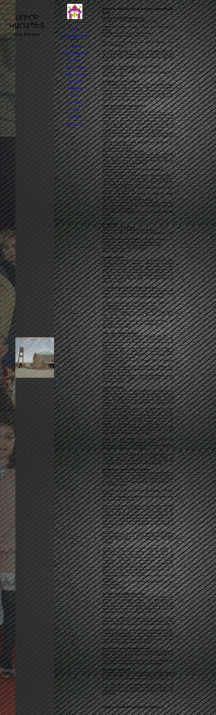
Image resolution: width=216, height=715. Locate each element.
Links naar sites (75, 123)
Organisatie (75, 45)
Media (75, 109)
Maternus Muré (75, 88)
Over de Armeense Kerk (75, 53)
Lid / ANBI (75, 102)
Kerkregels (75, 116)
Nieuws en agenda (75, 67)
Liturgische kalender (75, 74)
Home (75, 28)
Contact (75, 95)
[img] (27, 357)
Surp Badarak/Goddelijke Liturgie (75, 37)
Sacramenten (75, 60)
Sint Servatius (75, 81)
